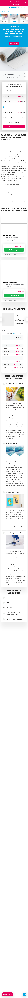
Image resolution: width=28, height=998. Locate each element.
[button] (14, 122)
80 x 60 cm (8, 96)
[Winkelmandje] (25, 8)
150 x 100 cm (8, 112)
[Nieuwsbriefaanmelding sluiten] (11, 994)
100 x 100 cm (8, 102)
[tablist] (14, 333)
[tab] (8, 333)
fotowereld (12, 178)
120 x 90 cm (8, 107)
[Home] (14, 8)
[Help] (24, 994)
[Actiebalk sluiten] (25, 2)
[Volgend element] (25, 12)
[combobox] (14, 90)
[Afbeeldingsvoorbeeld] (14, 222)
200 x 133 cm (8, 117)
